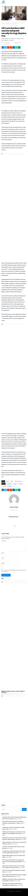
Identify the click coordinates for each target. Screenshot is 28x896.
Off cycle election (18, 481)
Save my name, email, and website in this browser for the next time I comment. (13, 571)
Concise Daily (7, 42)
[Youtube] (17, 893)
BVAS (8, 481)
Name (2, 552)
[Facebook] (11, 893)
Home (2, 22)
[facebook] (3, 47)
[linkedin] (13, 47)
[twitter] (5, 47)
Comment (3, 540)
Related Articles (13, 516)
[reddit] (11, 47)
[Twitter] (13, 893)
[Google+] (15, 893)
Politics (7, 25)
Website (3, 563)
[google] (8, 47)
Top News (8, 22)
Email (2, 558)
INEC (12, 481)
